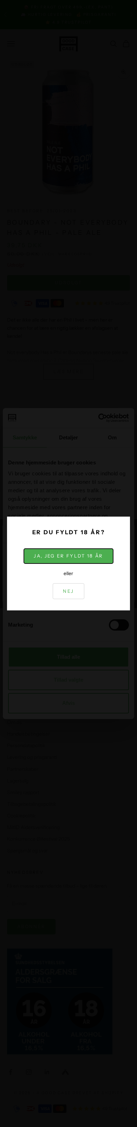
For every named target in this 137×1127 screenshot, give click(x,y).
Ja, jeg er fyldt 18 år (68, 556)
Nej (68, 591)
